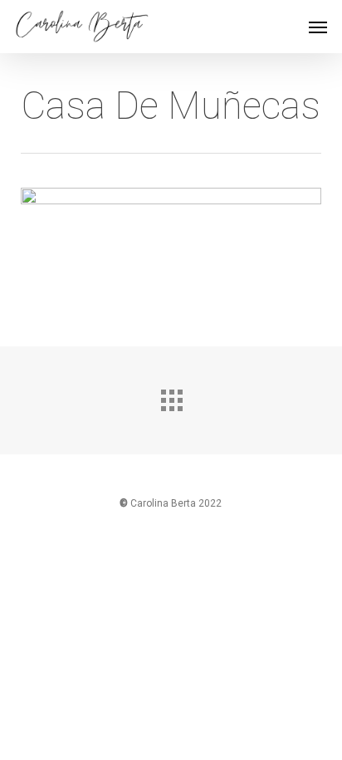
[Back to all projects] (171, 396)
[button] (318, 26)
